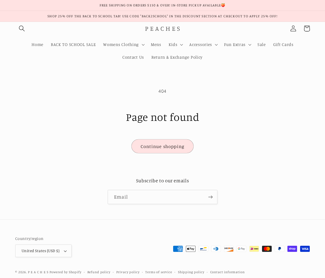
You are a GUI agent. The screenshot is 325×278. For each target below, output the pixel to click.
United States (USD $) (40, 250)
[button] (22, 28)
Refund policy (98, 272)
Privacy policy (128, 272)
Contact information (227, 272)
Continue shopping (162, 146)
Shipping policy (191, 272)
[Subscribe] (210, 197)
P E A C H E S (38, 272)
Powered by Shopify (66, 272)
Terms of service (158, 272)
